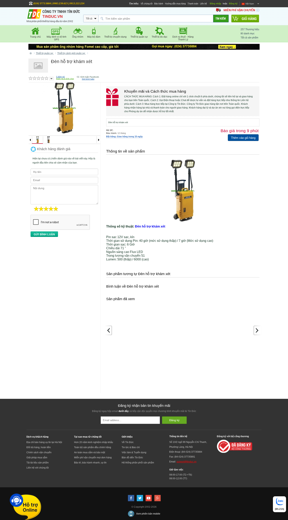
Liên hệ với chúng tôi (37, 467)
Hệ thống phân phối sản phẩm (138, 462)
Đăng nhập (215, 3)
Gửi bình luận (88, 79)
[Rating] (51, 78)
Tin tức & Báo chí (131, 447)
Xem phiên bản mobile (148, 513)
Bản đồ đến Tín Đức (132, 457)
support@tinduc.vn (187, 461)
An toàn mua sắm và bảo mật (89, 452)
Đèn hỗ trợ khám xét (150, 226)
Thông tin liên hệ (178, 436)
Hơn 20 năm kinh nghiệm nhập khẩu (93, 442)
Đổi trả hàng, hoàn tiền (38, 447)
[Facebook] (131, 498)
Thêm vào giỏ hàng (243, 137)
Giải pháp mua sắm (36, 457)
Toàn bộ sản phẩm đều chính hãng (92, 447)
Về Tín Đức (128, 442)
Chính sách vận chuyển (39, 452)
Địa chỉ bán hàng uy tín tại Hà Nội (44, 442)
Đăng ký (233, 3)
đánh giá (60, 77)
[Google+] (157, 498)
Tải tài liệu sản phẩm (37, 462)
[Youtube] (149, 498)
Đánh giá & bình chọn (65, 79)
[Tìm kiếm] (220, 18)
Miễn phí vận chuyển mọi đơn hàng (93, 457)
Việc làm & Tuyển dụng (134, 452)
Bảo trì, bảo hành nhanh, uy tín (90, 462)
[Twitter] (140, 498)
